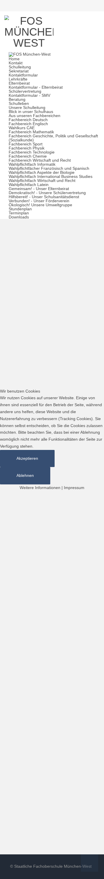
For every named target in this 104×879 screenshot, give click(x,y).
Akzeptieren (27, 458)
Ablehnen (25, 475)
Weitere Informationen (40, 487)
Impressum (74, 487)
